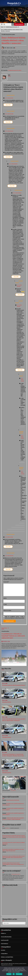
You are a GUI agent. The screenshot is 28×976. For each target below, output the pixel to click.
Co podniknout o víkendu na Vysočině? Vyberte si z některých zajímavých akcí (13, 636)
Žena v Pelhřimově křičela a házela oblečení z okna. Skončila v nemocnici (13, 40)
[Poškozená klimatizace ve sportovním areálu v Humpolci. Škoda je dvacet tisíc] (14, 746)
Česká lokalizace (4, 943)
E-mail (5, 604)
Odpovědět (8, 104)
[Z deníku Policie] (14, 694)
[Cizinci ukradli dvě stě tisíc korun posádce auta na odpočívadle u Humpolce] (14, 710)
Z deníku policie (6, 772)
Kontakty (3, 950)
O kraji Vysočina (5, 631)
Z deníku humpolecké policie (8, 34)
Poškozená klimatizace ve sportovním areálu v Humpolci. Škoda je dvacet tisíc (13, 755)
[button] (12, 24)
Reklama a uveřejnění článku (7, 957)
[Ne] (26, 971)
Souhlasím (9, 974)
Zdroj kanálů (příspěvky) (6, 936)
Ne (13, 974)
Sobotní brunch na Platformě (12, 800)
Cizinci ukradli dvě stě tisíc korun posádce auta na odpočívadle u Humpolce (13, 719)
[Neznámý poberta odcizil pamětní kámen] (14, 677)
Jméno (5, 598)
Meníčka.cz (7, 828)
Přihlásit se (3, 933)
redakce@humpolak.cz (15, 874)
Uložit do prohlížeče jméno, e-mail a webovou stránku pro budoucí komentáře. (15, 617)
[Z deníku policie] (14, 764)
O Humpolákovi (4, 953)
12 (15, 47)
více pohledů (13, 790)
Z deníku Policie (6, 702)
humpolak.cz (14, 3)
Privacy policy (19, 974)
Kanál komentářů (4, 940)
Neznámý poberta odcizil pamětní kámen (13, 685)
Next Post (4, 628)
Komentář (6, 581)
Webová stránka (7, 610)
